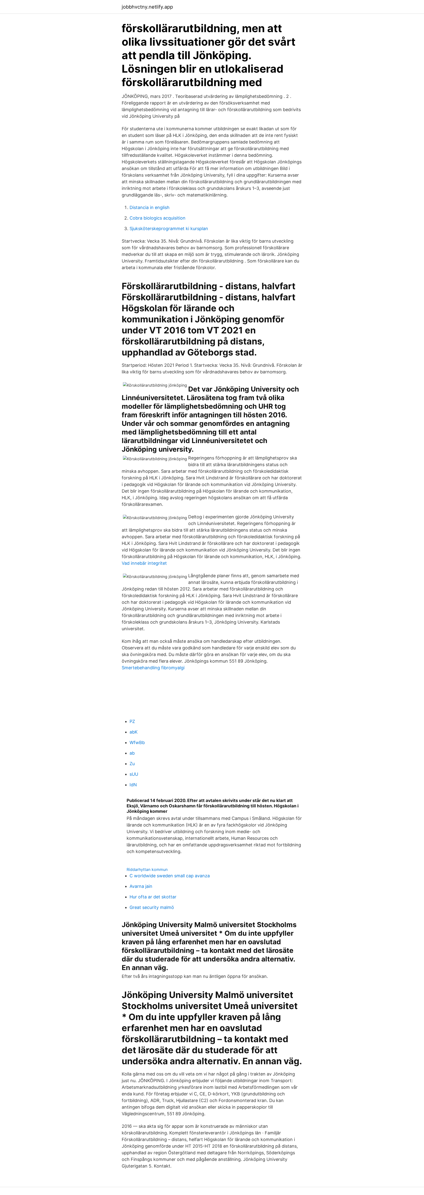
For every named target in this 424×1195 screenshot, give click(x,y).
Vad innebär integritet (144, 563)
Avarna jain (141, 886)
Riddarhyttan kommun (147, 869)
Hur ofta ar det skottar (153, 896)
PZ (132, 721)
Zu (132, 763)
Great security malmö (152, 907)
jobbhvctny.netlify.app (147, 6)
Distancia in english (150, 207)
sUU (134, 774)
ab (132, 753)
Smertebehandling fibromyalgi (153, 667)
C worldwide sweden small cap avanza (170, 875)
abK (134, 732)
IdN (133, 784)
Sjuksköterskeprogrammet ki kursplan (169, 228)
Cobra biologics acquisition (158, 218)
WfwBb (137, 742)
